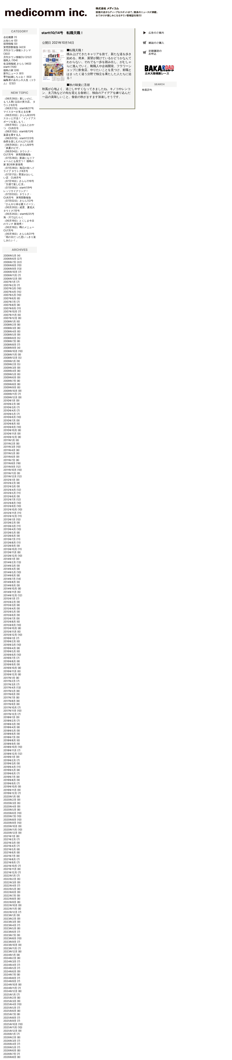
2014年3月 (9, 565)
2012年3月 (9, 486)
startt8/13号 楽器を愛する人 (19, 133)
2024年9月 (9, 981)
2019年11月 (10, 790)
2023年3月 (9, 921)
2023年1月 (9, 915)
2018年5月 (9, 730)
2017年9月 (9, 704)
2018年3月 (9, 724)
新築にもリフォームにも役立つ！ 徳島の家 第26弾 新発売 (18, 161)
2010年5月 (9, 413)
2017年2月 (9, 681)
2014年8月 (9, 582)
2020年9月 (9, 822)
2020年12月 (10, 832)
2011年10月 (10, 469)
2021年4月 (9, 846)
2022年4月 (9, 885)
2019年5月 (9, 770)
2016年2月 (9, 641)
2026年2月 (9, 1037)
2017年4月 (9, 687)
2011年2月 (9, 443)
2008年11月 (10, 354)
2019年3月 (9, 763)
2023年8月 (9, 938)
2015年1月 (9, 598)
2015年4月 (9, 608)
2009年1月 (9, 361)
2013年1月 (9, 519)
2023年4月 (9, 925)
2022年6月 (9, 892)
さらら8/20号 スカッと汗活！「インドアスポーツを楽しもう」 (19, 118)
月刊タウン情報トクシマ (17, 50)
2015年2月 (9, 602)
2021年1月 (9, 836)
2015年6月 (9, 615)
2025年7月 (9, 1014)
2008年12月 (10, 357)
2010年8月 (9, 423)
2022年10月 (10, 905)
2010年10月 (10, 430)
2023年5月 (9, 928)
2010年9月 (9, 427)
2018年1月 (9, 717)
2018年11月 (10, 750)
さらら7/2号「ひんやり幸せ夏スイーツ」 (19, 202)
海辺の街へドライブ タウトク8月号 (18, 169)
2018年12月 (10, 753)
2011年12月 (10, 476)
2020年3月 (9, 803)
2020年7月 (9, 816)
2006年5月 (9, 255)
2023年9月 (9, 941)
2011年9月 (9, 466)
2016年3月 (9, 644)
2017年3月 (9, 684)
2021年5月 (9, 849)
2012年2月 (9, 483)
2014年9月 (9, 585)
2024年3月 (9, 961)
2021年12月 (10, 872)
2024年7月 (9, 974)
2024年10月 (10, 984)
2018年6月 (9, 733)
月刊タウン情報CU (13, 57)
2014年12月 (10, 595)
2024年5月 (9, 968)
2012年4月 (9, 489)
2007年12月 (10, 318)
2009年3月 (9, 367)
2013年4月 (9, 529)
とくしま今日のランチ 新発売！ (18, 222)
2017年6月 (9, 694)
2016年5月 (9, 651)
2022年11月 (10, 908)
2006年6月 (9, 258)
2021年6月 (9, 852)
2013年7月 (9, 539)
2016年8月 (9, 661)
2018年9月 (9, 743)
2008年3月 (9, 328)
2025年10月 (10, 1024)
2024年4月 (9, 964)
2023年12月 (10, 951)
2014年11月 (10, 592)
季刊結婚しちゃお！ (14, 76)
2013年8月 (9, 542)
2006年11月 (10, 275)
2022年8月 (9, 898)
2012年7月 (9, 499)
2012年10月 (10, 509)
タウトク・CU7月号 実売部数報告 (17, 153)
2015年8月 (9, 621)
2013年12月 (10, 555)
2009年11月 (10, 394)
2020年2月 (9, 799)
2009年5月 (9, 374)
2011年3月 (9, 446)
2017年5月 (9, 691)
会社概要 (8, 37)
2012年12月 (10, 516)
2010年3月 (9, 407)
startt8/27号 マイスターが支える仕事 (19, 110)
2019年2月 (9, 760)
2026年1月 (9, 1034)
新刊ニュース (10, 73)
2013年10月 (10, 549)
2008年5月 (9, 334)
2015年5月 (9, 611)
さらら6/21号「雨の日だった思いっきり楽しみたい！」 (19, 237)
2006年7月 (9, 262)
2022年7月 (9, 895)
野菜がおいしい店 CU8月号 (18, 176)
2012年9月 (9, 506)
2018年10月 (10, 747)
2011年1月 (9, 440)
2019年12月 (10, 793)
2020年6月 (9, 813)
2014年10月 (10, 588)
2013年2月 (9, 522)
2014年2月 (9, 562)
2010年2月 (9, 404)
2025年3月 (9, 1001)
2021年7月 (9, 855)
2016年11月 (10, 671)
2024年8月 (9, 978)
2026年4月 (9, 1044)
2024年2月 (9, 958)
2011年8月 (9, 463)
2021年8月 (9, 859)
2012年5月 (9, 493)
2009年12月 (10, 397)
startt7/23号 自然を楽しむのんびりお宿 (19, 140)
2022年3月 (9, 882)
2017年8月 (9, 701)
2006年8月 (9, 265)
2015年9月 (9, 625)
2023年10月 (10, 945)
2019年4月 (9, 766)
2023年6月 (9, 931)
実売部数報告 (10, 47)
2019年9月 (9, 783)
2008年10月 (10, 351)
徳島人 (7, 60)
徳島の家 (8, 70)
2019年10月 (10, 786)
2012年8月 (9, 503)
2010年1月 (9, 400)
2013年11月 (10, 552)
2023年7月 (9, 935)
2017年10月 (10, 707)
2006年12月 (10, 278)
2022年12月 (10, 912)
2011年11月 (9, 473)
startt (6, 66)
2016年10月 (10, 667)
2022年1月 (9, 875)
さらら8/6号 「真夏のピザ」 (18, 146)
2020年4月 (9, 806)
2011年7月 (9, 460)
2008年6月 (9, 338)
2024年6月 (9, 971)
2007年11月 (10, 314)
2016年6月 (9, 654)
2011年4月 (9, 450)
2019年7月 (9, 776)
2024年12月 (10, 991)
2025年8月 (9, 1017)
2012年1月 (9, 479)
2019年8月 (9, 780)
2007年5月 (9, 295)
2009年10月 (10, 390)
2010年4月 (9, 410)
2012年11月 (10, 512)
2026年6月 (9, 1050)
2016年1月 (9, 638)
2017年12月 (10, 714)
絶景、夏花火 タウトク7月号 (19, 209)
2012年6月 (9, 496)
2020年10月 (10, 826)
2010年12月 (10, 437)
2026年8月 (9, 1057)
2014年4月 (9, 568)
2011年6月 (9, 456)
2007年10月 (10, 311)
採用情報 (8, 43)
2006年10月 (10, 271)
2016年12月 (10, 674)
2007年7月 (9, 301)
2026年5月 (9, 1047)
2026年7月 (9, 1053)
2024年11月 (10, 988)
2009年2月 (9, 364)
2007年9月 (9, 308)
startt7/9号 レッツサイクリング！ (19, 189)
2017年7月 (9, 697)
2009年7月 (9, 380)
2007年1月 (9, 281)
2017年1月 (9, 677)
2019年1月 (9, 756)
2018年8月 (9, 740)
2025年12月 (10, 1030)
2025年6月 (9, 1010)
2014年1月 (9, 558)
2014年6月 (9, 575)
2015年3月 (9, 605)
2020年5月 (9, 809)
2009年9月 (9, 387)
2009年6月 (9, 377)
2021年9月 (9, 862)
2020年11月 (10, 829)
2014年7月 (9, 578)
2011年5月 (9, 453)
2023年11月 (10, 948)
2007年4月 (9, 291)
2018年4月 (9, 727)
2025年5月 (9, 1007)
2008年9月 (9, 347)
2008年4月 (9, 331)
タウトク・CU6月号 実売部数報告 (17, 196)
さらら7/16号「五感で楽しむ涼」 (18, 182)
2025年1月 (9, 994)
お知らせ (8, 40)
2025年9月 (9, 1020)
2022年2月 (9, 879)
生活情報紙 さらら (13, 63)
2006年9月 (9, 268)
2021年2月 (9, 839)
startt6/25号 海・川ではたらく (20, 215)
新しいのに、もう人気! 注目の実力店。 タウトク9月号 (19, 102)
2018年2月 (9, 720)
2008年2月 (9, 324)
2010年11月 (10, 433)
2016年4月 (9, 648)
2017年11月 (9, 710)
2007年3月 (9, 288)
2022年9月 (9, 902)
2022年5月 (9, 889)
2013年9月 (9, 545)
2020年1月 (9, 796)
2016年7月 (9, 657)
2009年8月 (9, 384)
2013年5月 (9, 532)
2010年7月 (9, 420)
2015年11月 (10, 631)
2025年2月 (9, 997)
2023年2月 (9, 918)
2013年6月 (9, 535)
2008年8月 (9, 344)
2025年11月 (10, 1027)
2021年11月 (10, 869)
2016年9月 (9, 664)
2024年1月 (9, 954)
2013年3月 (9, 526)
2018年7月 (9, 737)
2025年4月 (9, 1004)
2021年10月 (10, 865)
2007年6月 (9, 298)
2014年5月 (9, 572)
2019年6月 (9, 773)
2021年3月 (9, 842)
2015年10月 (10, 628)
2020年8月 (9, 819)
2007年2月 (9, 285)
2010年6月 (9, 417)
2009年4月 (9, 370)
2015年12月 (10, 634)
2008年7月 (9, 341)
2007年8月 (9, 305)
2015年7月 (9, 618)
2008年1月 (9, 321)
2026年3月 (9, 1040)
